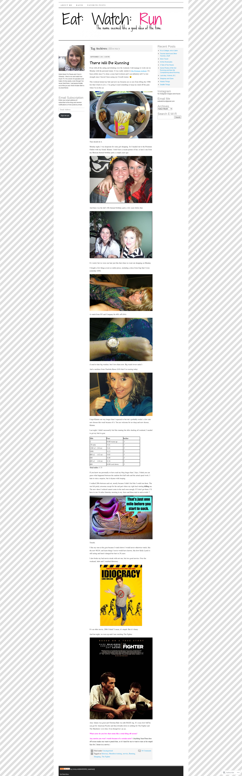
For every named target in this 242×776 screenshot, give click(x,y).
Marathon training (115, 753)
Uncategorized (108, 750)
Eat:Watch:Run (64, 774)
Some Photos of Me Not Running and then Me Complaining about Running (169, 70)
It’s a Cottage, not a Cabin (169, 50)
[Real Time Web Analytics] (65, 769)
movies (125, 753)
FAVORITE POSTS (96, 5)
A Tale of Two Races (167, 65)
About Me (66, 5)
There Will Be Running (109, 63)
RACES (79, 5)
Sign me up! (65, 115)
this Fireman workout (139, 71)
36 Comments (146, 750)
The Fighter (106, 756)
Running (132, 753)
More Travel (164, 59)
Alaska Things (165, 81)
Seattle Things (165, 84)
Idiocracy (104, 753)
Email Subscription (71, 97)
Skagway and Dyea (166, 78)
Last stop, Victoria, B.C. (168, 75)
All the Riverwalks (166, 62)
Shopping (97, 756)
